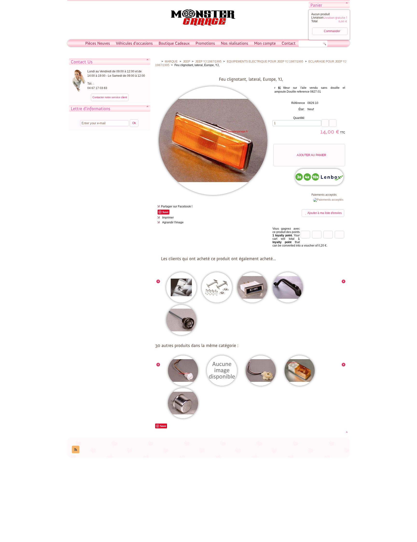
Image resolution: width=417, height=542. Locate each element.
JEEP (186, 61)
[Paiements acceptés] (328, 199)
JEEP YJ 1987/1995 (208, 61)
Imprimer (168, 217)
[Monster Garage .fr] (200, 18)
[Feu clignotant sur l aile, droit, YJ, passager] (299, 371)
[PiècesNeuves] (97, 43)
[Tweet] (305, 234)
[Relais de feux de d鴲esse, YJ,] (183, 403)
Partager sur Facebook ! (176, 206)
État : (302, 109)
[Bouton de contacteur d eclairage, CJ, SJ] (181, 320)
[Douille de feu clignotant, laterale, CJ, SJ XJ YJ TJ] (183, 371)
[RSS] (75, 449)
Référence (298, 103)
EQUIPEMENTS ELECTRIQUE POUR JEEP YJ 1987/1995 (265, 61)
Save (165, 212)
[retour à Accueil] (157, 61)
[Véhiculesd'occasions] (134, 43)
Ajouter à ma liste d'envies (324, 213)
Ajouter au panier (311, 155)
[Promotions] (205, 43)
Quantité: (299, 118)
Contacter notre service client (109, 97)
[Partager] (316, 234)
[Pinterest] (339, 234)
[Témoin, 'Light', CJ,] (252, 287)
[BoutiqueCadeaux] (174, 43)
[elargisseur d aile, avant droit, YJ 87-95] (288, 287)
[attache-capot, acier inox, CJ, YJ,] (217, 287)
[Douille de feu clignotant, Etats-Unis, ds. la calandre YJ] (261, 371)
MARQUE (171, 61)
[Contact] (289, 43)
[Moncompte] (265, 43)
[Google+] (328, 234)
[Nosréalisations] (234, 43)
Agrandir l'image (173, 222)
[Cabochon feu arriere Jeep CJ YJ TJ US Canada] (222, 371)
